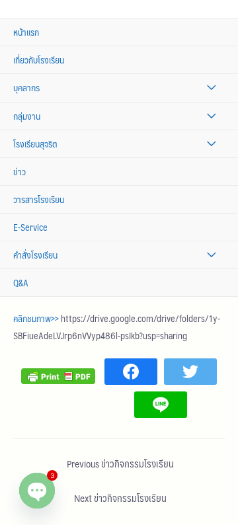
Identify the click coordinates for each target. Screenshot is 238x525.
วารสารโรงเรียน (38, 199)
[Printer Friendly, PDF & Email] (58, 375)
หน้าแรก (26, 32)
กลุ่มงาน (26, 116)
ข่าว (19, 171)
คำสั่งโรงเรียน (35, 254)
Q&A (20, 282)
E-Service (30, 227)
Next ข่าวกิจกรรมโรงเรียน (120, 498)
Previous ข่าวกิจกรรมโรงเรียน (120, 463)
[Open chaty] (37, 490)
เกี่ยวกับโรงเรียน (38, 59)
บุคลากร (26, 87)
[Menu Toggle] (211, 87)
